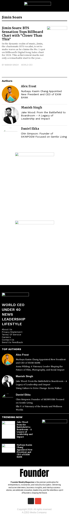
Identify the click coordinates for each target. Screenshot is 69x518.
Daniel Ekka (30, 128)
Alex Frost (28, 86)
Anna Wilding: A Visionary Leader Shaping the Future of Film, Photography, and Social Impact (40, 368)
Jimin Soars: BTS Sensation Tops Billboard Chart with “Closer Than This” (22, 33)
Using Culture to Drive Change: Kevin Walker (39, 388)
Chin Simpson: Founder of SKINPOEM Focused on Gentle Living (44, 135)
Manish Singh (12, 65)
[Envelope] (38, 501)
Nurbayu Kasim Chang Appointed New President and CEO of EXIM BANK (41, 94)
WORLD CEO (27, 65)
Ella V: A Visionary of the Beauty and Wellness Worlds (39, 408)
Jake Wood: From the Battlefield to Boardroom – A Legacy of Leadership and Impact (43, 115)
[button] (64, 5)
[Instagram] (31, 501)
